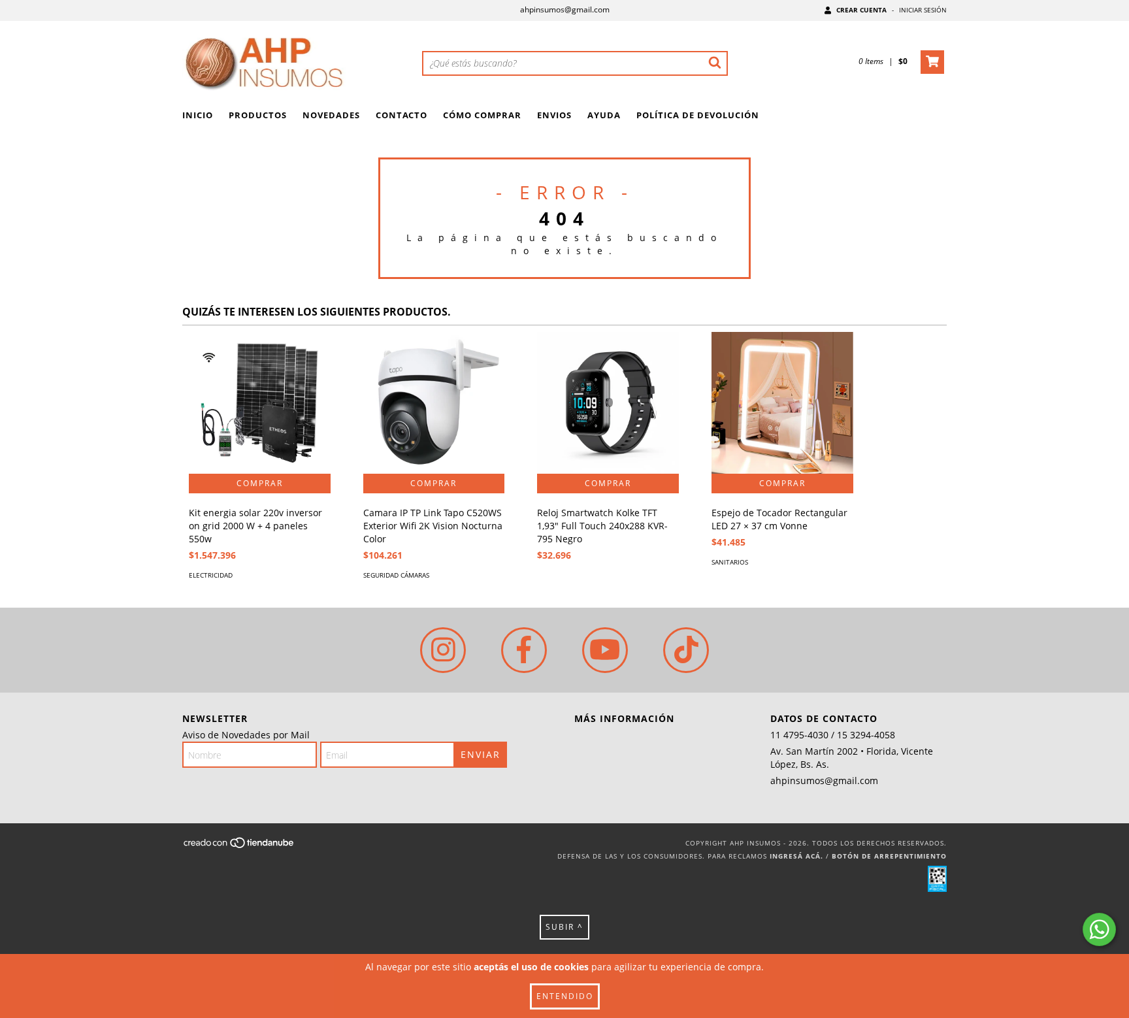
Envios (554, 115)
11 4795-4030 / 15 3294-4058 (832, 735)
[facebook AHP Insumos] (524, 650)
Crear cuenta (861, 9)
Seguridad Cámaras (396, 575)
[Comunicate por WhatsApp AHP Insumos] (1099, 929)
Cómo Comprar (482, 115)
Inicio (197, 115)
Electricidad (211, 575)
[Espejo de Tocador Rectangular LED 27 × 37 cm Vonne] (782, 403)
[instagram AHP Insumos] (443, 650)
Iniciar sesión (923, 9)
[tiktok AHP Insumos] (686, 650)
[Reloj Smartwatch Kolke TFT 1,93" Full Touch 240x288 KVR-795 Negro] (608, 403)
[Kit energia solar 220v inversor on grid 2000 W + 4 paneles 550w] (260, 403)
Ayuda (604, 115)
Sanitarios (730, 561)
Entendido (564, 996)
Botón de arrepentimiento (889, 856)
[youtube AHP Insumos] (605, 650)
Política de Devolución (697, 115)
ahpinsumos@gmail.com (565, 9)
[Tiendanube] (239, 846)
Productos (258, 115)
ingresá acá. (796, 856)
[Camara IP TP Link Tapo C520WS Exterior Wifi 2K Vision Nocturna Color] (434, 403)
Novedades (331, 115)
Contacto (401, 115)
